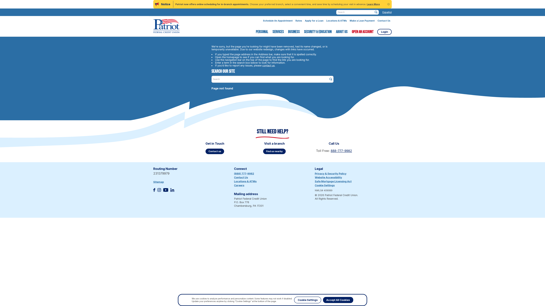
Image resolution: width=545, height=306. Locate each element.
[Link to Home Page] (166, 26)
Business (294, 31)
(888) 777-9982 (244, 173)
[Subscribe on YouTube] (165, 190)
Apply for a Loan (314, 20)
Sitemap (158, 181)
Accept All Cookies (338, 299)
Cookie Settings (325, 185)
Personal (262, 31)
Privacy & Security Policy (330, 173)
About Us (342, 31)
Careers (239, 185)
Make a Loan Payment (362, 20)
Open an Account (363, 31)
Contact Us (384, 20)
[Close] (388, 4)
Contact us (214, 151)
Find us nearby (274, 151)
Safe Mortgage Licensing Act (333, 181)
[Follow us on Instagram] (159, 190)
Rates (298, 20)
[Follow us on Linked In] (172, 190)
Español (387, 12)
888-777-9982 (341, 151)
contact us (268, 65)
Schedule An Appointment (278, 20)
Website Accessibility (328, 177)
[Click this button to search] (376, 12)
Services (278, 31)
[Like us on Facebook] (154, 190)
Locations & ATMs (336, 20)
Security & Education (318, 31)
